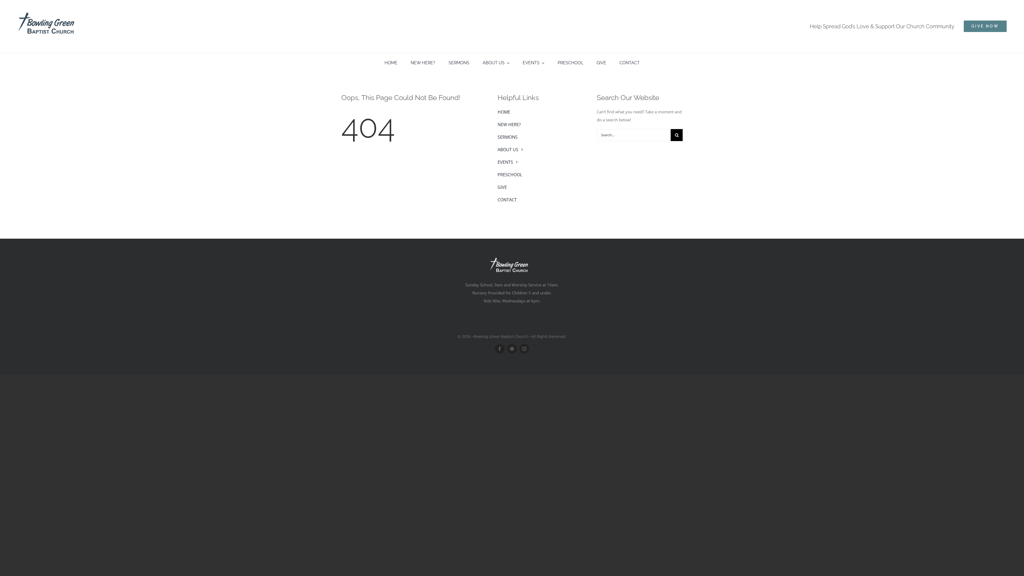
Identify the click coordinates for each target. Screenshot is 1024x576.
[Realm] (512, 349)
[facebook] (500, 349)
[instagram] (524, 349)
